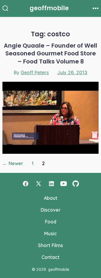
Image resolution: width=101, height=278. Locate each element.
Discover (51, 210)
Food (50, 221)
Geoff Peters (35, 72)
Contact (50, 257)
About (50, 198)
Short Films (50, 245)
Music (50, 233)
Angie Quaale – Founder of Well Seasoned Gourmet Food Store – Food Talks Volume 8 (50, 53)
